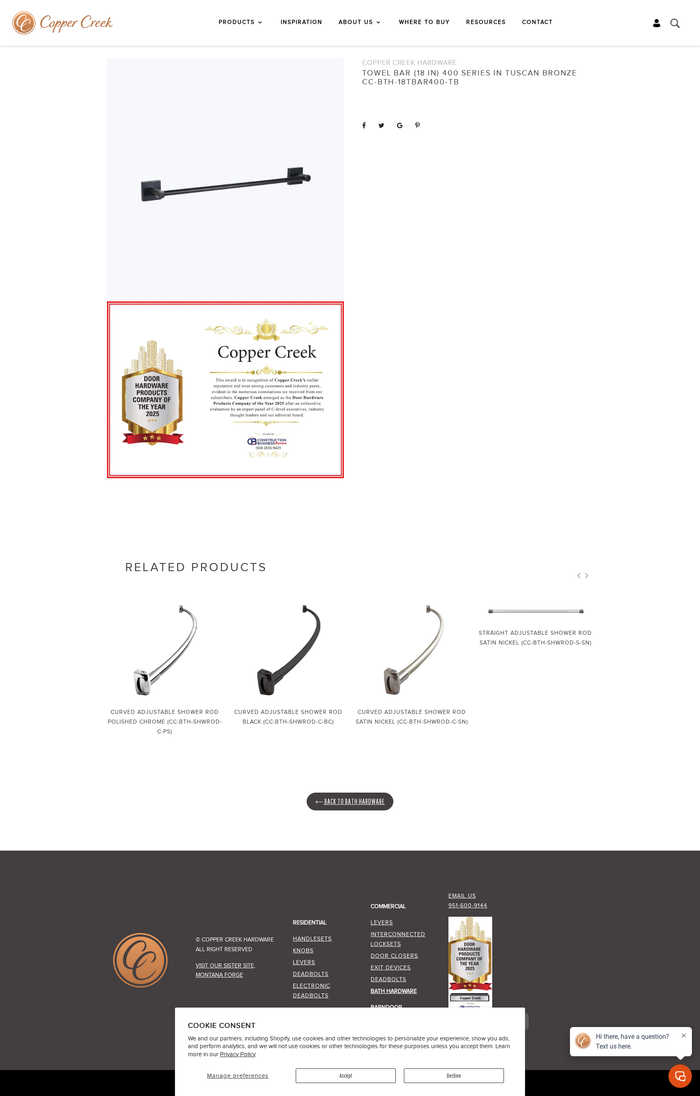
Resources (486, 22)
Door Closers (394, 956)
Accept (345, 1075)
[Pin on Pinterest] (417, 126)
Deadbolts (311, 974)
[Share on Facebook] (364, 126)
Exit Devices (391, 968)
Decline (454, 1075)
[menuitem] (242, 22)
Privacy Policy (238, 1054)
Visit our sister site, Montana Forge (225, 970)
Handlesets (312, 939)
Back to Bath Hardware (354, 801)
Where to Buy (424, 22)
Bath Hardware (394, 991)
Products (237, 22)
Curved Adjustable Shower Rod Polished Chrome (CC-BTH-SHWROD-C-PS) (165, 722)
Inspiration (301, 22)
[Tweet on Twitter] (381, 126)
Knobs (303, 951)
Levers (304, 962)
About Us (356, 22)
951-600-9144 (467, 906)
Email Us (462, 896)
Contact (537, 22)
